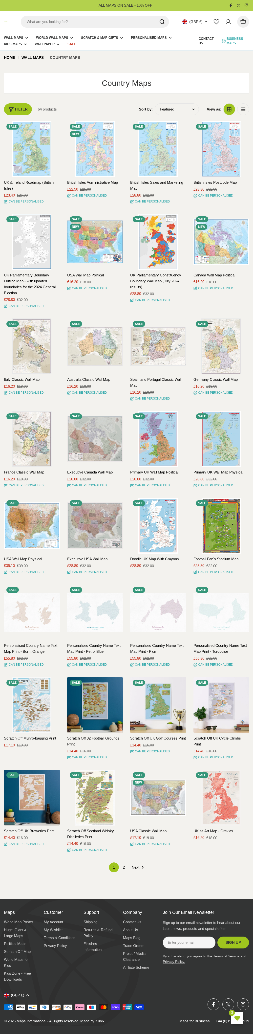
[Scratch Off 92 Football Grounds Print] (95, 705)
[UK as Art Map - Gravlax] (221, 798)
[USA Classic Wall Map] (158, 798)
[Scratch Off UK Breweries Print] (32, 798)
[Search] (162, 22)
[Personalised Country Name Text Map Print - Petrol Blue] (95, 612)
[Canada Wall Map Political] (221, 242)
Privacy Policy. (174, 962)
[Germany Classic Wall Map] (221, 346)
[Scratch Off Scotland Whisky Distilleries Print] (95, 798)
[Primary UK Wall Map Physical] (221, 439)
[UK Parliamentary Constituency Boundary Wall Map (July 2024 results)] (158, 242)
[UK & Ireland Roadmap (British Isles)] (32, 149)
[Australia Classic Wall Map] (95, 346)
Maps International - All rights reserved (47, 1021)
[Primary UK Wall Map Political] (158, 439)
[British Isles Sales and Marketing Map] (158, 149)
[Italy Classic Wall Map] (32, 346)
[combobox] (95, 22)
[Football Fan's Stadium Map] (221, 526)
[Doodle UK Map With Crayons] (158, 526)
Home (9, 57)
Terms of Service (226, 956)
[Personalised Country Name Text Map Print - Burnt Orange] (32, 612)
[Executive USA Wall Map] (95, 526)
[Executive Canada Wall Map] (95, 439)
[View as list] (243, 109)
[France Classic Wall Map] (32, 439)
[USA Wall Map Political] (95, 242)
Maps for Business (194, 1021)
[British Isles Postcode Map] (221, 149)
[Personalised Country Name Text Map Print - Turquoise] (221, 612)
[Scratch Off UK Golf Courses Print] (158, 705)
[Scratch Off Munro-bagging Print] (32, 705)
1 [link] (114, 867)
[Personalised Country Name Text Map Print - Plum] (158, 612)
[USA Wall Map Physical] (32, 526)
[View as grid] (229, 109)
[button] (51, 129)
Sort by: (146, 109)
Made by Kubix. (92, 1021)
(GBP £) (196, 22)
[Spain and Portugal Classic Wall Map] (158, 346)
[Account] (228, 22)
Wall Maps (32, 57)
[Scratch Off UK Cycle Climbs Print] (221, 705)
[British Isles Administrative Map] (95, 149)
